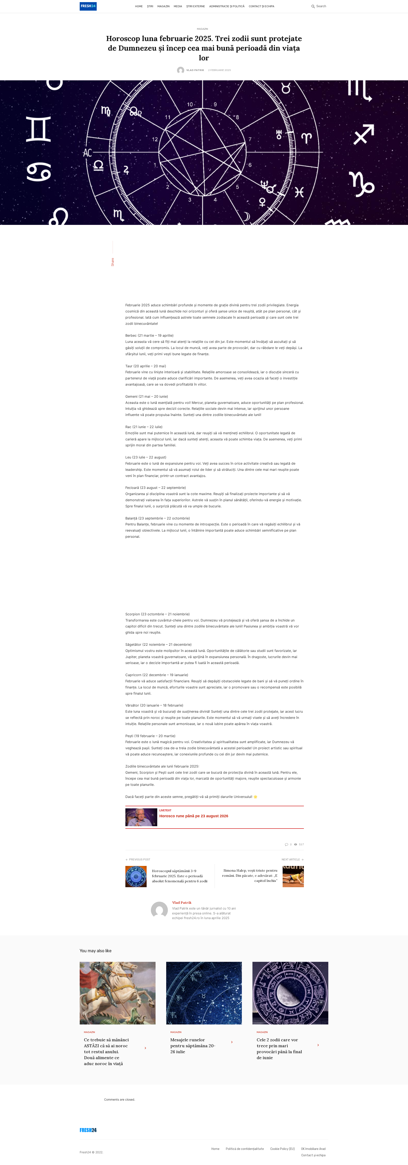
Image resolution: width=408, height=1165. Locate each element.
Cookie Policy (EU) (282, 1149)
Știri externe (195, 6)
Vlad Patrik (195, 70)
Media (178, 6)
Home (139, 6)
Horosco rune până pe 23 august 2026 (193, 816)
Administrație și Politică (227, 6)
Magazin (163, 6)
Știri (150, 6)
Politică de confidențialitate (245, 1149)
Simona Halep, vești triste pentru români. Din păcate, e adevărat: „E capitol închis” (249, 875)
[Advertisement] (214, 266)
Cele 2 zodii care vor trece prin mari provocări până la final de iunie (279, 1048)
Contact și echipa (261, 6)
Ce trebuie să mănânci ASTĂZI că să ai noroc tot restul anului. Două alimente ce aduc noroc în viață (106, 1051)
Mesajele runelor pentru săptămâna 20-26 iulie (192, 1045)
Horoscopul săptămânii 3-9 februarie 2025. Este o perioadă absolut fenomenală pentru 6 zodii (179, 876)
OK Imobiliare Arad (313, 1149)
